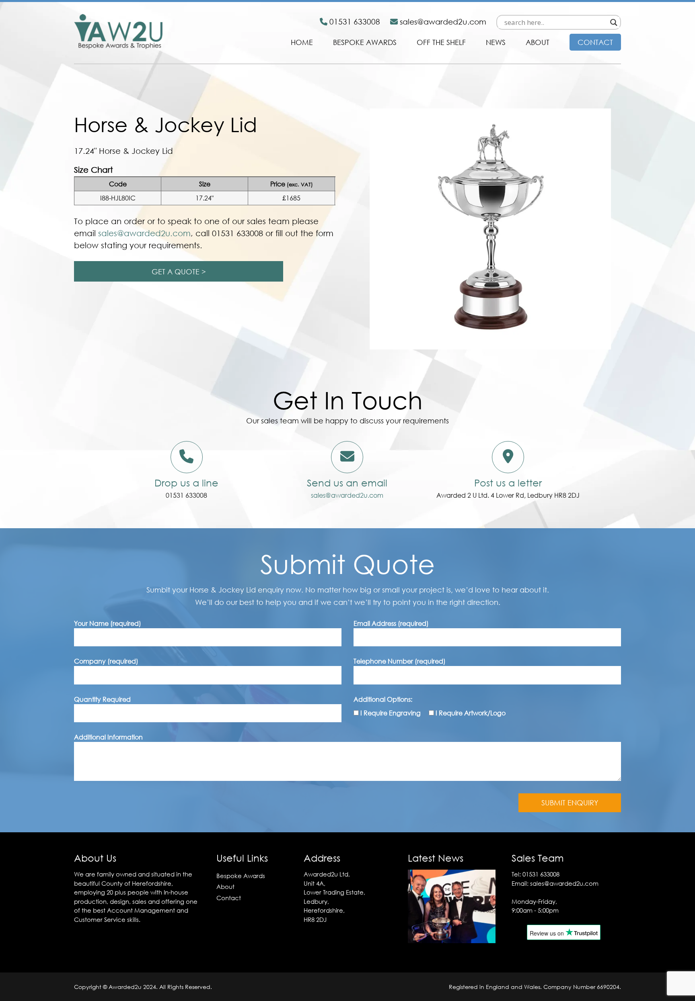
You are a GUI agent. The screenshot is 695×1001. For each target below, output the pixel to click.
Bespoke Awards (365, 42)
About (537, 42)
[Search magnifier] (613, 22)
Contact (595, 42)
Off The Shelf (441, 42)
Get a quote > (179, 271)
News (496, 42)
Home (302, 42)
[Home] (118, 47)
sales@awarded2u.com (347, 495)
